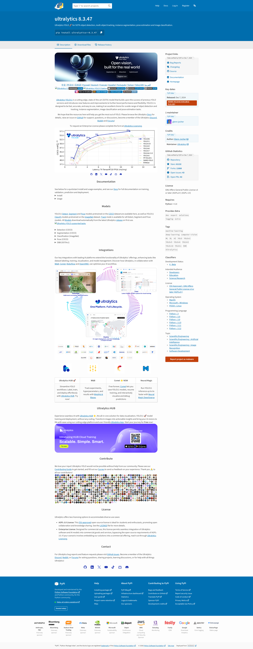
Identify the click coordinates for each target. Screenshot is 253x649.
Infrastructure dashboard (131, 593)
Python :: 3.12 (175, 328)
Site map (171, 646)
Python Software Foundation (66, 592)
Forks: (176, 168)
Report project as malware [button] (182, 359)
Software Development (179, 351)
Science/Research (177, 278)
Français (103, 85)
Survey (101, 469)
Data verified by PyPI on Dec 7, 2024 (179, 58)
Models (68, 220)
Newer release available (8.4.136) (178, 103)
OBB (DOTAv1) (63, 242)
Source (173, 71)
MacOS (172, 299)
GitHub (80, 117)
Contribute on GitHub (157, 593)
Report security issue (183, 593)
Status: (67, 602)
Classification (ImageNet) (68, 236)
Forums (110, 120)
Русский (86, 85)
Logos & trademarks (129, 600)
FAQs (96, 603)
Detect (65, 213)
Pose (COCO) (62, 239)
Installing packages (102, 590)
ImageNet (89, 217)
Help (157, 5)
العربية (148, 85)
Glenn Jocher (180, 139)
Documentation (177, 77)
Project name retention (103, 600)
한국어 (70, 85)
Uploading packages (102, 593)
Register (185, 5)
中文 (64, 85)
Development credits (156, 603)
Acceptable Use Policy (184, 603)
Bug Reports (175, 62)
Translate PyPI (154, 596)
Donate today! (61, 608)
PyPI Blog (125, 590)
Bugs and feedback (155, 590)
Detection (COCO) (64, 229)
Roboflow (71, 263)
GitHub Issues (113, 554)
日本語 (78, 85)
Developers (174, 272)
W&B (57, 263)
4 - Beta (172, 264)
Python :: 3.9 (174, 319)
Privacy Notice (181, 600)
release (119, 220)
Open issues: (177, 172)
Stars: (175, 164)
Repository (175, 159)
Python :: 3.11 (175, 325)
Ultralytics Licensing (133, 126)
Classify (58, 217)
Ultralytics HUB (67, 396)
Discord (153, 117)
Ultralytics (60, 99)
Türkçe (130, 85)
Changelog (175, 66)
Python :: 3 (174, 313)
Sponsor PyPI (153, 600)
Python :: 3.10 (175, 322)
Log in (175, 5)
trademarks (105, 646)
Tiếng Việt (139, 85)
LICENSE (103, 525)
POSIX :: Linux (175, 305)
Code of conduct (181, 596)
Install (59, 195)
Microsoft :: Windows (178, 302)
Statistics (125, 596)
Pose (83, 213)
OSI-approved (85, 522)
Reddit (100, 120)
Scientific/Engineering (179, 336)
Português (121, 85)
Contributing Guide (63, 469)
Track (103, 217)
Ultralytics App (117, 422)
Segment (73, 213)
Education (173, 275)
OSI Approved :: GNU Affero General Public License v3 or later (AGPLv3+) (181, 289)
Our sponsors (126, 603)
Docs (166, 5)
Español (112, 85)
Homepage (175, 81)
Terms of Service (181, 590)
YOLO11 (69, 99)
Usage (59, 198)
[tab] (63, 44)
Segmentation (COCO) (66, 233)
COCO (111, 213)
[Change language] (194, 5)
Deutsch (94, 85)
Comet (63, 263)
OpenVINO (84, 263)
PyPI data (170, 93)
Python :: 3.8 (174, 316)
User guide (98, 596)
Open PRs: (176, 177)
